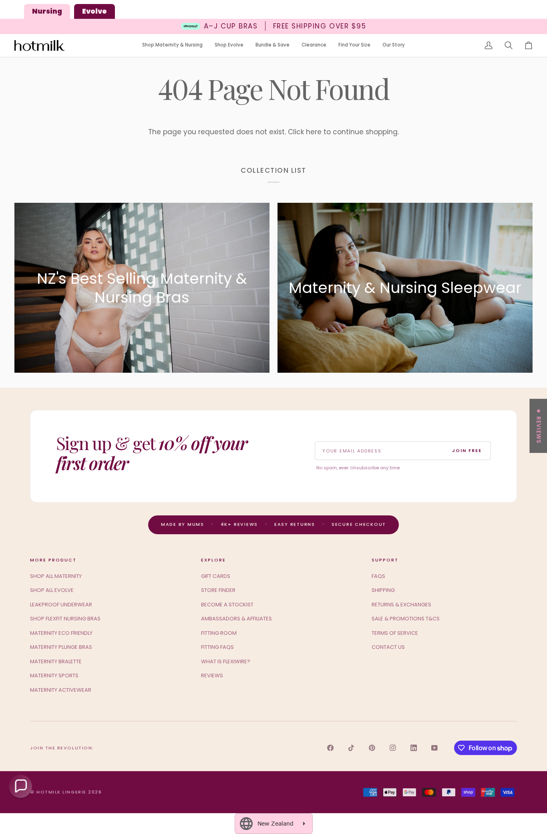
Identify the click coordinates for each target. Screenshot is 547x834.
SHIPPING (383, 590)
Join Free (467, 450)
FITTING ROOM (219, 633)
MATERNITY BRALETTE (56, 661)
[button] (172, 45)
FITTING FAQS (217, 647)
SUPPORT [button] (385, 560)
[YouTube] (434, 747)
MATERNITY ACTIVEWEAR (60, 690)
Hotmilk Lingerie (61, 792)
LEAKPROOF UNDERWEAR (61, 604)
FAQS (378, 576)
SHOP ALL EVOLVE (52, 590)
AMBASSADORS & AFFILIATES (236, 618)
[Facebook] (330, 747)
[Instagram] (392, 747)
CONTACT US (388, 647)
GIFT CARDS (215, 576)
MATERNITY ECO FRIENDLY (61, 633)
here (314, 132)
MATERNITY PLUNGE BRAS (61, 647)
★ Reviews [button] (539, 425)
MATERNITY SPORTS (54, 675)
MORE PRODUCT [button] (53, 560)
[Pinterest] (372, 747)
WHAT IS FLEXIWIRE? (225, 661)
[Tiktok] (351, 747)
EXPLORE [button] (213, 560)
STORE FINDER (218, 590)
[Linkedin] (413, 747)
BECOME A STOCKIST (227, 604)
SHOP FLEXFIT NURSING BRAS (65, 618)
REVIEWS (212, 675)
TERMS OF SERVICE (395, 633)
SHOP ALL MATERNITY (56, 576)
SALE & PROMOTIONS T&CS (406, 618)
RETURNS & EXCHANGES (401, 604)
